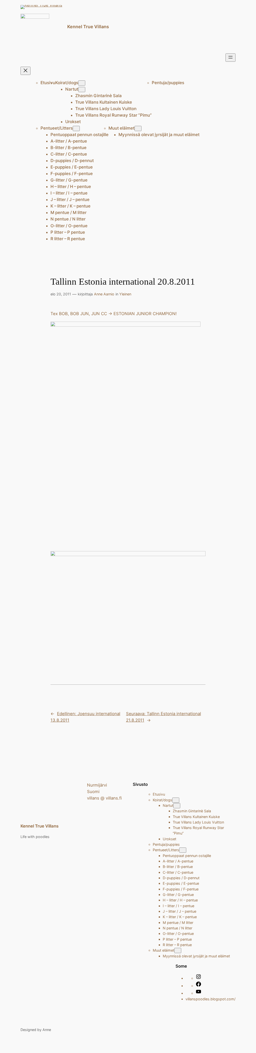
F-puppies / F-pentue (71, 173)
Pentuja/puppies (168, 82)
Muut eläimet (121, 128)
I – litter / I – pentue (69, 193)
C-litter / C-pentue (68, 154)
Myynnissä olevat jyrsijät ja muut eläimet (159, 134)
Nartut (71, 89)
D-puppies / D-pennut (72, 160)
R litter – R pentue (67, 238)
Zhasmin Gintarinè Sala (98, 95)
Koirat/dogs (66, 82)
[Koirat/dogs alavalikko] (81, 83)
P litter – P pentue (67, 232)
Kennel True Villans (88, 26)
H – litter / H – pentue (70, 186)
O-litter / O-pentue (69, 225)
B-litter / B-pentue (68, 147)
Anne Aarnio (104, 294)
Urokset (73, 121)
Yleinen (125, 294)
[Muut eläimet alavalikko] (138, 128)
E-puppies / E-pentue (71, 167)
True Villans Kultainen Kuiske (103, 102)
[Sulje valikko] (25, 71)
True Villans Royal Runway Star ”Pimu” (113, 115)
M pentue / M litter (68, 212)
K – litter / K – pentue (70, 206)
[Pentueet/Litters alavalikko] (76, 128)
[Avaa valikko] (231, 57)
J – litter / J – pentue (70, 199)
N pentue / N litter (68, 218)
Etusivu (47, 82)
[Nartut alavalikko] (81, 89)
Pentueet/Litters (56, 128)
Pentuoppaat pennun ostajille (79, 134)
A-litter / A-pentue (68, 141)
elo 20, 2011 (60, 294)
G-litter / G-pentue (69, 180)
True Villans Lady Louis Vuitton (105, 108)
